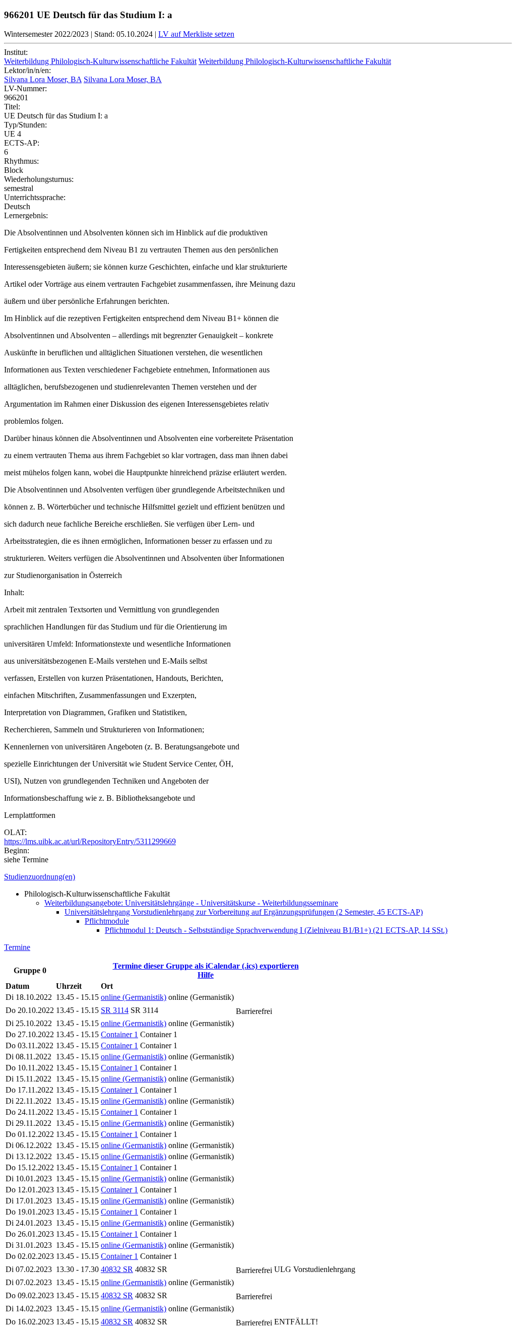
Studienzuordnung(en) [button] (39, 876)
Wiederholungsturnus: (39, 179)
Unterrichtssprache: (35, 197)
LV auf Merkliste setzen (196, 34)
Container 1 (119, 1034)
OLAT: (15, 832)
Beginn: (16, 850)
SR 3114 (114, 1010)
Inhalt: (14, 592)
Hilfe (206, 975)
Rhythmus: (21, 161)
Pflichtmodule (107, 921)
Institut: (16, 52)
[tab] (258, 876)
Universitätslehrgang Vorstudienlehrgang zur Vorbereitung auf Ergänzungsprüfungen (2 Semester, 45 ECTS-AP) (243, 912)
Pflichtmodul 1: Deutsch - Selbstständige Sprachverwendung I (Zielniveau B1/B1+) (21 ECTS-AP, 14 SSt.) (276, 930)
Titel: (12, 106)
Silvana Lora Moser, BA (43, 79)
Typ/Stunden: (25, 124)
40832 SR (117, 1269)
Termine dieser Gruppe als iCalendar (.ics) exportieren (206, 966)
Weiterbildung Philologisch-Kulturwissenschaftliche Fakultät (100, 61)
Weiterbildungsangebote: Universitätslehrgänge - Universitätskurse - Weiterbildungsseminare (191, 903)
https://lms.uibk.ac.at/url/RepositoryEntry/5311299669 (90, 841)
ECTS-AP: (21, 143)
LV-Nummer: (25, 88)
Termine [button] (17, 947)
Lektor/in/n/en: (27, 70)
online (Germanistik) (133, 997)
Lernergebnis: (26, 215)
